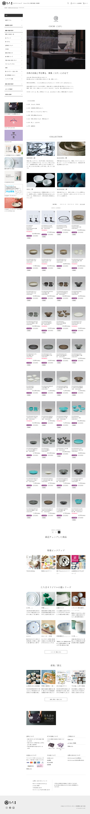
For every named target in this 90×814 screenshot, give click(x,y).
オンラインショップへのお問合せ (74, 758)
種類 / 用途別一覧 (9, 34)
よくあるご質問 (36, 785)
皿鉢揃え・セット (9, 45)
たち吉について (50, 758)
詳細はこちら (70, 739)
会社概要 (49, 760)
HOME (5, 7)
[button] (59, 532)
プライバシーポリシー (71, 806)
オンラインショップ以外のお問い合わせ (76, 760)
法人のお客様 (50, 762)
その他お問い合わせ (37, 787)
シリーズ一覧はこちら (56, 652)
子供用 (7, 49)
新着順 (76, 204)
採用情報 (49, 764)
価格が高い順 (71, 204)
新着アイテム (8, 20)
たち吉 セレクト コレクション (13, 7)
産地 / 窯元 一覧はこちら (56, 699)
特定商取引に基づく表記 (81, 806)
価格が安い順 (63, 204)
